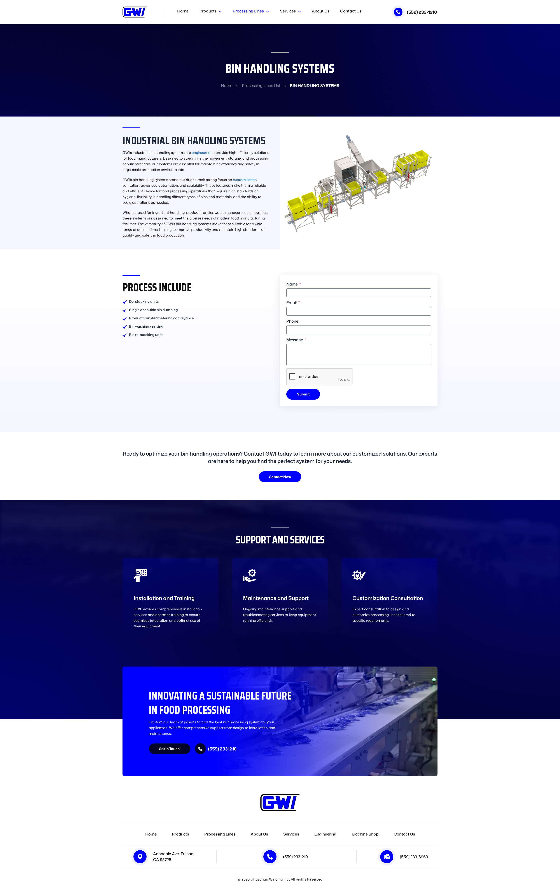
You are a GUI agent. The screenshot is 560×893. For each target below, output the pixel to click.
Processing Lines (248, 11)
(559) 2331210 (222, 749)
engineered (201, 152)
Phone (292, 321)
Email (292, 302)
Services (288, 11)
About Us (320, 11)
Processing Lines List (261, 85)
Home (183, 11)
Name (292, 284)
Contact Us (350, 11)
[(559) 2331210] (200, 748)
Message (295, 340)
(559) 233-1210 (422, 12)
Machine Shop (365, 834)
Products (208, 11)
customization (245, 179)
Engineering (325, 834)
